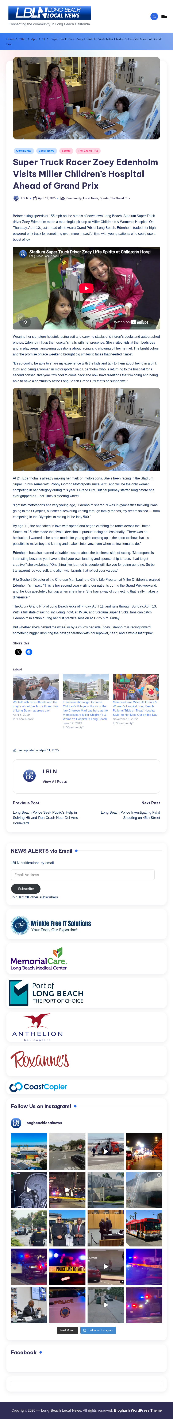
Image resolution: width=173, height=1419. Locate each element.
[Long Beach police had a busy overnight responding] (29, 1267)
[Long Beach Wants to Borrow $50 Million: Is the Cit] (106, 1190)
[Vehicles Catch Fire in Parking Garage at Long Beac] (144, 1190)
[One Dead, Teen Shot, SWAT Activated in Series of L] (144, 1267)
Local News (46, 150)
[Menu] (164, 16)
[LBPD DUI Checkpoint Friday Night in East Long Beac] (144, 1151)
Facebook (24, 1352)
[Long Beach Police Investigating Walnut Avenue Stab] (67, 1267)
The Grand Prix (88, 150)
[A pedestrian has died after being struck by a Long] (144, 1228)
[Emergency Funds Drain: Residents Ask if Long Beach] (29, 1305)
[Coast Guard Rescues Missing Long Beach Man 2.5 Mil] (106, 1151)
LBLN (50, 771)
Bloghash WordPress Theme (138, 1410)
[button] (55, 781)
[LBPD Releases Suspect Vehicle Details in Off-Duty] (106, 1305)
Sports (66, 150)
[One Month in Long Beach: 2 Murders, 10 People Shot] (29, 1228)
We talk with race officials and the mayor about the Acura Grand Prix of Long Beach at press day (35, 706)
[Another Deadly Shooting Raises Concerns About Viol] (67, 1228)
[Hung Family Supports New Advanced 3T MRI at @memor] (29, 1190)
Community (23, 150)
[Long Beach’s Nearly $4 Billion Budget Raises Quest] (106, 1228)
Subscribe (26, 889)
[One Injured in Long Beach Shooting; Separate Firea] (67, 1305)
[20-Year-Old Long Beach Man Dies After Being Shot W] (67, 1151)
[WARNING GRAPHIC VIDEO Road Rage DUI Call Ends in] (106, 1267)
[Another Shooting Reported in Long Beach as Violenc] (144, 1305)
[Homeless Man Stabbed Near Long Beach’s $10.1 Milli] (29, 1151)
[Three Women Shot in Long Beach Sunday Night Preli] (67, 1190)
